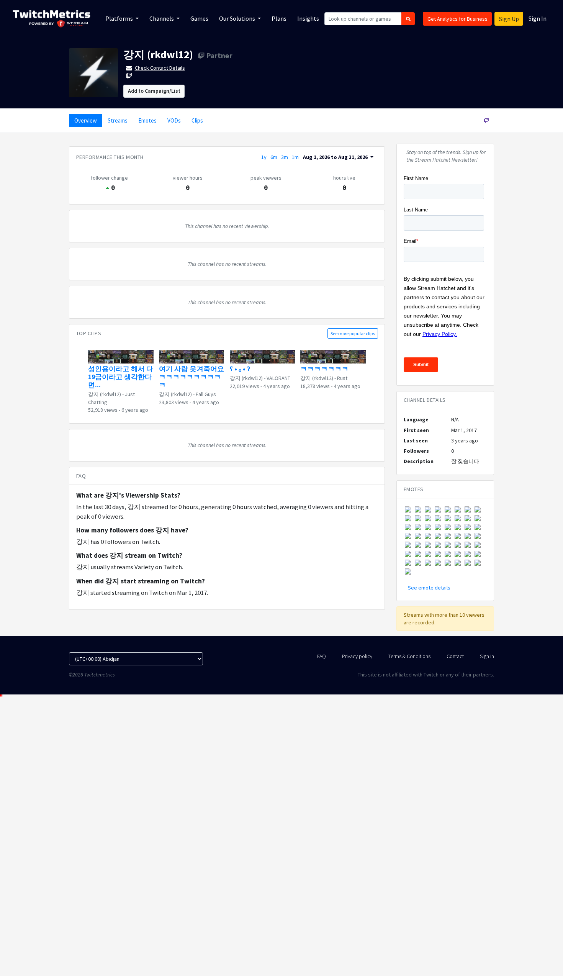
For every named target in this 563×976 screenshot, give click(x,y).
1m (295, 157)
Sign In (538, 18)
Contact (455, 656)
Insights (308, 18)
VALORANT (278, 378)
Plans (279, 18)
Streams (118, 120)
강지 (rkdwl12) (158, 54)
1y (264, 157)
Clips (197, 120)
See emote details (429, 587)
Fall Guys (206, 394)
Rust (342, 378)
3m (284, 157)
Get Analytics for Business (457, 18)
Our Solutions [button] (237, 18)
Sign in (487, 656)
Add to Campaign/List (154, 90)
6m (273, 157)
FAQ (321, 656)
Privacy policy (357, 656)
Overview (85, 120)
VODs (174, 120)
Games (199, 18)
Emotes (147, 120)
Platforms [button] (119, 18)
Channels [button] (162, 18)
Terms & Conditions (409, 656)
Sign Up (509, 19)
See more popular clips (353, 333)
